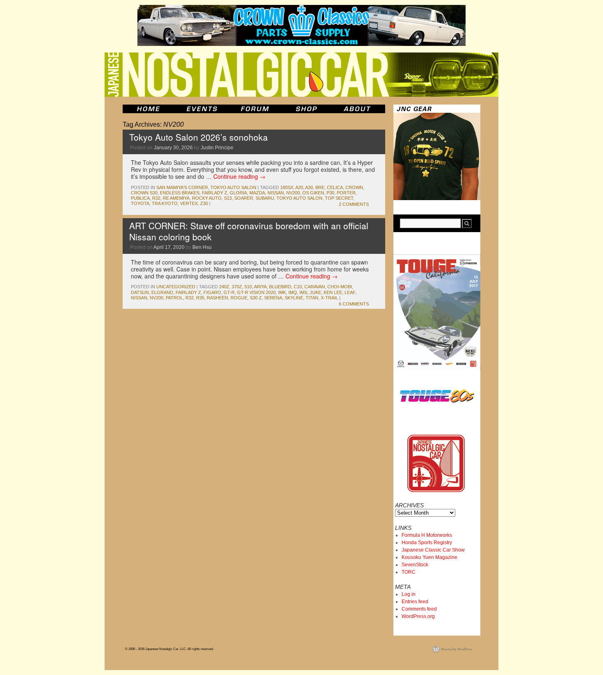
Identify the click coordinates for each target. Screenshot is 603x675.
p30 (330, 192)
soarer (243, 198)
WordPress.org (418, 616)
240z (224, 286)
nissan (275, 192)
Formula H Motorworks (427, 535)
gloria (238, 192)
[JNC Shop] (306, 109)
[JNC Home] (148, 109)
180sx (286, 187)
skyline (294, 297)
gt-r (229, 292)
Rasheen (217, 297)
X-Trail (329, 297)
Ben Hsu (202, 247)
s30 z (256, 297)
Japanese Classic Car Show (433, 550)
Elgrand (162, 292)
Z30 (204, 203)
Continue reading (239, 176)
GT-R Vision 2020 (256, 292)
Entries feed (415, 601)
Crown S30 (144, 192)
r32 (156, 198)
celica (335, 187)
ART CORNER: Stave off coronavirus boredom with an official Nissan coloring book (248, 231)
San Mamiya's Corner (182, 187)
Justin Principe (217, 148)
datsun (140, 292)
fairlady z (214, 192)
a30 (309, 187)
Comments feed (419, 609)
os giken (313, 192)
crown (354, 187)
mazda (257, 192)
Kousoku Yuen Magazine (429, 557)
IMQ (292, 292)
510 (248, 286)
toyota (140, 203)
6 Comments (354, 303)
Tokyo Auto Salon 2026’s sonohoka (198, 137)
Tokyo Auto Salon (233, 187)
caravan (314, 286)
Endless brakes (179, 192)
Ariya (260, 286)
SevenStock (415, 565)
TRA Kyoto (165, 203)
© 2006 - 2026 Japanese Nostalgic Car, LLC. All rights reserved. (169, 649)
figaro (212, 292)
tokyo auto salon (299, 198)
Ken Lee (333, 292)
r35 (200, 297)
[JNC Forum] (256, 109)
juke (315, 292)
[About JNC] (358, 109)
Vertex (189, 203)
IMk (282, 292)
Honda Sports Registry (427, 542)
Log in (409, 594)
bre (319, 187)
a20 (299, 187)
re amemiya (176, 198)
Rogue (239, 297)
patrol (174, 297)
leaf (350, 292)
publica (140, 198)
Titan (312, 297)
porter (346, 192)
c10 (298, 286)
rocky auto (207, 198)
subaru (265, 198)
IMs (303, 292)
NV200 (293, 192)
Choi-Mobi (339, 286)
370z (237, 286)
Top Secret (339, 198)
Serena (273, 297)
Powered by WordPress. (457, 649)
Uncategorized (175, 286)
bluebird (280, 286)
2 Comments (354, 204)
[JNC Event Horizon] (202, 109)
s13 (228, 198)
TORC (409, 572)
